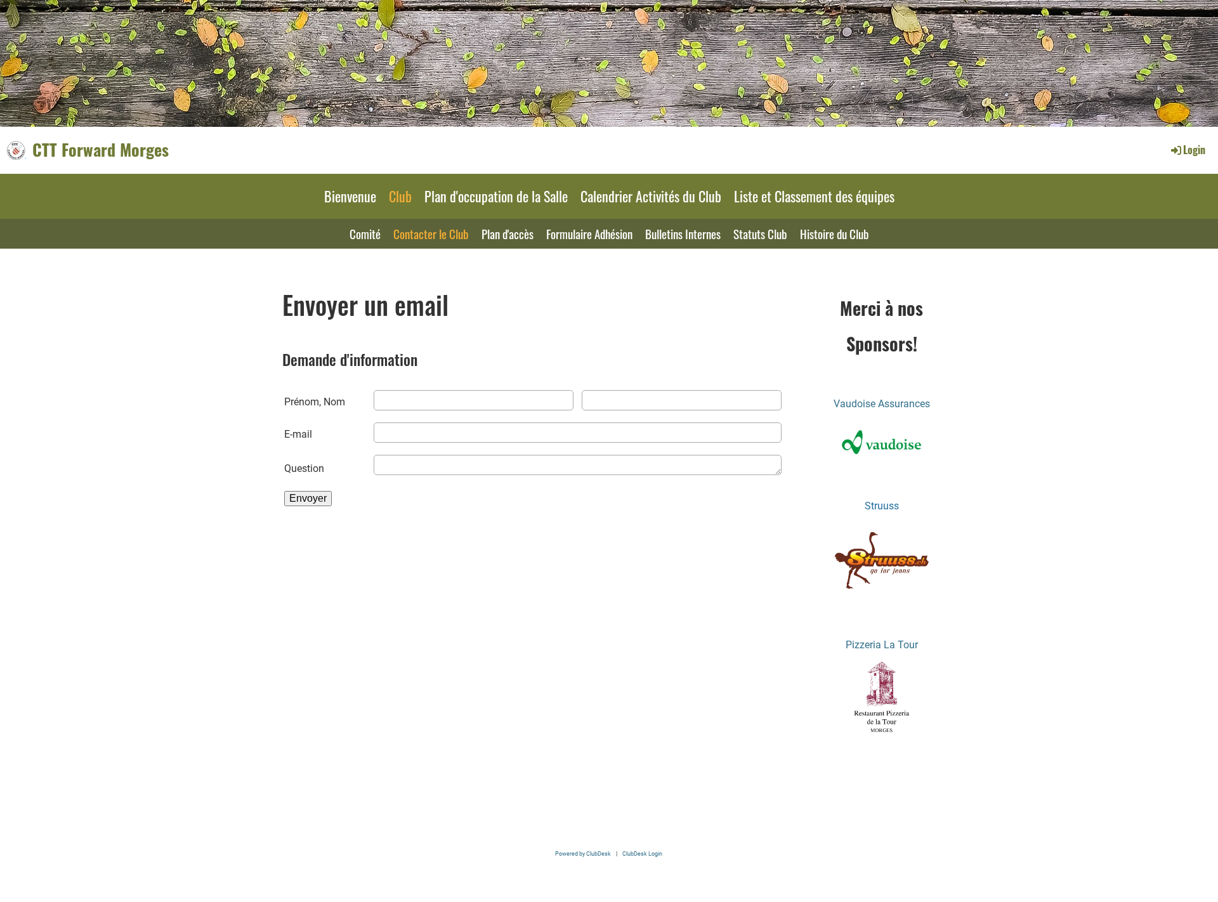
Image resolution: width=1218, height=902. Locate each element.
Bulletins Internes (683, 233)
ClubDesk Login (642, 853)
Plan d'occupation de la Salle (496, 196)
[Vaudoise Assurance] (882, 442)
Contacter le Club (431, 233)
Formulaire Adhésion (589, 233)
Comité (365, 233)
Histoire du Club (834, 233)
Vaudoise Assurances (882, 404)
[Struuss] (882, 591)
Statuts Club (760, 233)
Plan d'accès (507, 233)
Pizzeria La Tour (882, 645)
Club (400, 196)
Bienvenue (350, 196)
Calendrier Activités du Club (650, 196)
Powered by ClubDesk (583, 853)
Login (1194, 149)
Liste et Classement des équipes (814, 196)
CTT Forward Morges (100, 149)
